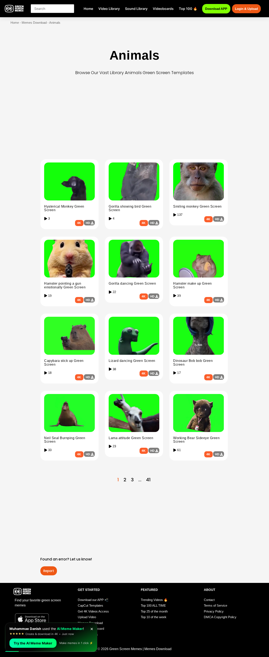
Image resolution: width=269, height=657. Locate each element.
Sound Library (136, 9)
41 (148, 479)
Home (88, 9)
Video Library (109, 9)
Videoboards (163, 9)
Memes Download (34, 22)
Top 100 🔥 (188, 9)
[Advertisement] (134, 124)
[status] (51, 637)
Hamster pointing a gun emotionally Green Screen (65, 285)
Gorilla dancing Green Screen (132, 283)
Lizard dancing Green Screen (132, 361)
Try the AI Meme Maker (33, 643)
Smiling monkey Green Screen (197, 206)
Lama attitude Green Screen (131, 438)
